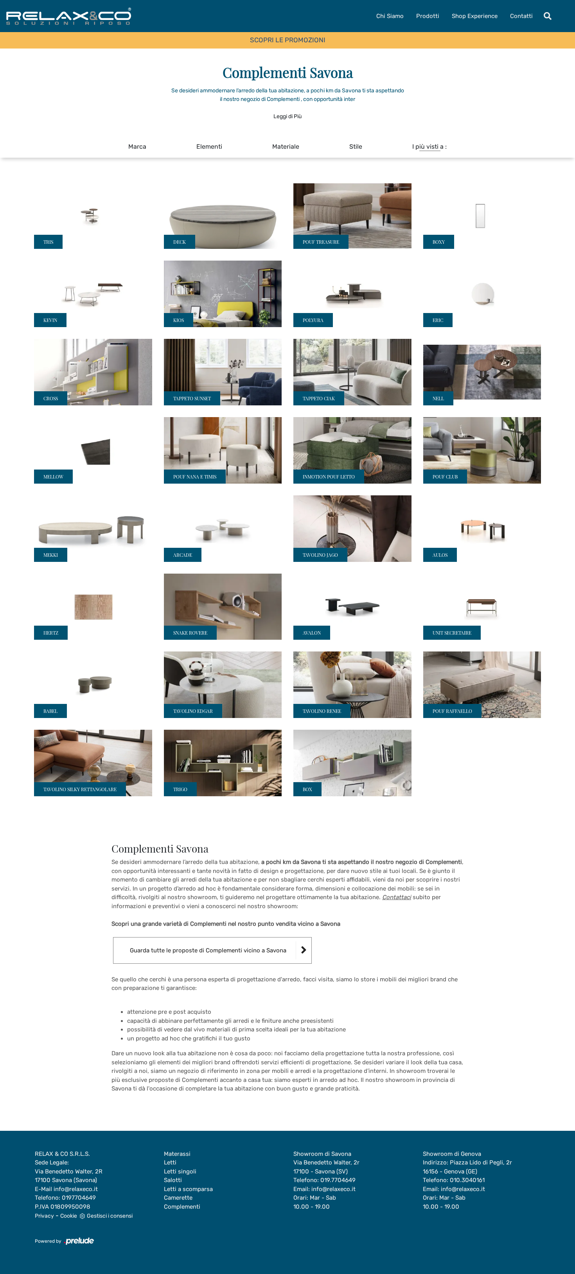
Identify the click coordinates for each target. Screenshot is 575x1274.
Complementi (182, 1206)
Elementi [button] (209, 146)
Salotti (173, 1180)
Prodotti (427, 16)
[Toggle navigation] (547, 16)
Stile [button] (355, 146)
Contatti (521, 16)
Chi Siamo (390, 16)
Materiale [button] (285, 146)
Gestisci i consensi (110, 1216)
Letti (170, 1162)
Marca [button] (137, 146)
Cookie (68, 1216)
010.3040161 (467, 1180)
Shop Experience (475, 16)
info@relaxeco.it (76, 1189)
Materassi (177, 1153)
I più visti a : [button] (429, 146)
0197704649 (79, 1197)
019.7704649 (338, 1180)
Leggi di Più (287, 116)
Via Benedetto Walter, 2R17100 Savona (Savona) (68, 1176)
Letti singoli (180, 1171)
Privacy (44, 1216)
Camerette (178, 1197)
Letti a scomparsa (188, 1189)
